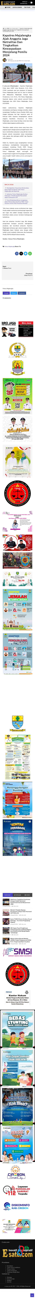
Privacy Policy (11, 1269)
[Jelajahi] (31, 2)
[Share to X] (21, 253)
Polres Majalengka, (25, 60)
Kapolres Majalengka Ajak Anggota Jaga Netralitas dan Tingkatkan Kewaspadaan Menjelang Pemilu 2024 (17, 45)
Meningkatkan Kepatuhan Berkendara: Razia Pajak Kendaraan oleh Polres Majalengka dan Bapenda (17, 189)
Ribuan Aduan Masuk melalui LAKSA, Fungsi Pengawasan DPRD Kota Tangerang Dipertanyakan (20, 940)
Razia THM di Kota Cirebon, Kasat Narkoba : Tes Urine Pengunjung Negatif (21, 920)
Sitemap (9, 1277)
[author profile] (4, 60)
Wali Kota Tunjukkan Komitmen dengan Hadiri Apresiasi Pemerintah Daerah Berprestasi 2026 (20, 902)
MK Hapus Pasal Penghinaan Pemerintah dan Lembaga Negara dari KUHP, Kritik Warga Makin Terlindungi (20, 930)
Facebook (22, 293)
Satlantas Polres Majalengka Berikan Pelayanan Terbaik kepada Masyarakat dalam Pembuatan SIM (16, 195)
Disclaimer (10, 1266)
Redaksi (9, 1280)
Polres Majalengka (9, 246)
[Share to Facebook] (17, 253)
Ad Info (9, 1282)
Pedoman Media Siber (13, 1272)
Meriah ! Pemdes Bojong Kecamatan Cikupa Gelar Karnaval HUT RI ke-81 (21, 911)
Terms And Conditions (13, 1267)
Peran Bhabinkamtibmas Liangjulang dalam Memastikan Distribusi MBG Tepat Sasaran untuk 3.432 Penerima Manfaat (16, 201)
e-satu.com (8, 1286)
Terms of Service (12, 1270)
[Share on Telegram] (25, 253)
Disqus (14, 293)
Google (6, 293)
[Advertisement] (17, 694)
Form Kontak (10, 1279)
